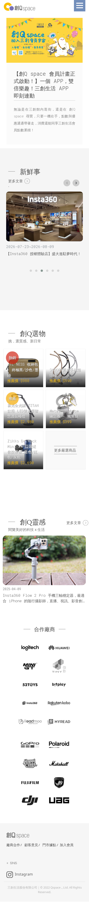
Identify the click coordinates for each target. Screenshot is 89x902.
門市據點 (49, 845)
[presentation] (66, 183)
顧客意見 (31, 845)
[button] (31, 271)
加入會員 (66, 845)
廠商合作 (13, 845)
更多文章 (15, 181)
